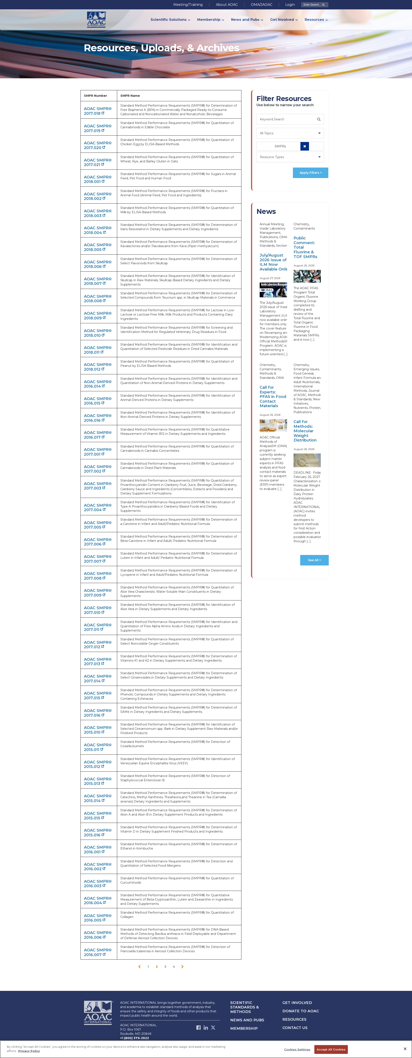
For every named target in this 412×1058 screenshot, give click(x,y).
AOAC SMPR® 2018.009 (98, 315)
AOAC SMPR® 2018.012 (98, 367)
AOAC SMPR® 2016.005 (98, 918)
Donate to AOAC (300, 1011)
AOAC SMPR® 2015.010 (98, 730)
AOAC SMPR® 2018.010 (98, 333)
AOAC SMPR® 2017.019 (98, 128)
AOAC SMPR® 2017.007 (98, 559)
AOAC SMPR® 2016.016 (98, 418)
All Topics (266, 133)
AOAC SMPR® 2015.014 (98, 798)
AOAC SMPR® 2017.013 (98, 662)
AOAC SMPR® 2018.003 (98, 213)
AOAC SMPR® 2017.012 (98, 645)
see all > (314, 560)
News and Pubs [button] (245, 20)
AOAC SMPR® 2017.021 (98, 162)
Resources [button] (314, 20)
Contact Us (294, 1028)
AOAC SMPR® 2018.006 (98, 264)
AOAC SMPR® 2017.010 (98, 610)
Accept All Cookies (331, 1049)
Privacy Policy (29, 1050)
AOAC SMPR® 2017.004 (98, 507)
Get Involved (297, 1003)
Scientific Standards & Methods (244, 1007)
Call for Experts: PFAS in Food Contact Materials (273, 396)
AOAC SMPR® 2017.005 (98, 525)
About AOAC (227, 5)
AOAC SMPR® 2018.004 (98, 230)
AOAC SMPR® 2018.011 (98, 350)
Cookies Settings (297, 1049)
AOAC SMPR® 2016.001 (98, 849)
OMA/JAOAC (261, 5)
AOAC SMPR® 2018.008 (98, 299)
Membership (244, 1028)
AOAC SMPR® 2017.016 (98, 713)
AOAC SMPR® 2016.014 (98, 384)
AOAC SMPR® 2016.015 (98, 401)
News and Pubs (247, 1020)
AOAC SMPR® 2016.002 (98, 867)
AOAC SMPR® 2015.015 (98, 816)
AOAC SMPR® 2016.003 (98, 884)
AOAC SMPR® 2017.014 (98, 678)
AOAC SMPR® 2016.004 (98, 900)
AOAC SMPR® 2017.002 (98, 469)
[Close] (405, 1048)
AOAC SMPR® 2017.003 (98, 486)
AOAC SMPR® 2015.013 (98, 781)
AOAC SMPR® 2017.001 (98, 452)
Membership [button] (208, 20)
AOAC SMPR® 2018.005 (98, 247)
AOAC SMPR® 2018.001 (98, 179)
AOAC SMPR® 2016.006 (98, 935)
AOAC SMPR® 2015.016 (98, 832)
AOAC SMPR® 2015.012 (98, 764)
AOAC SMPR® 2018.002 (98, 196)
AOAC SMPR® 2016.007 (98, 952)
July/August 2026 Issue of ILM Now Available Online (275, 262)
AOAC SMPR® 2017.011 (98, 627)
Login (290, 5)
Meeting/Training (188, 5)
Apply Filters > (311, 173)
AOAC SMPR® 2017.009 (98, 593)
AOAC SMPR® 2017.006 (98, 542)
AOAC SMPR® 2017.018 (98, 111)
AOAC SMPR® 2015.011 (98, 747)
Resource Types (272, 157)
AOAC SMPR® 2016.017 (98, 435)
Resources (294, 1019)
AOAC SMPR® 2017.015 (98, 695)
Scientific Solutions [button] (168, 20)
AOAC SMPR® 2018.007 (98, 281)
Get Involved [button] (282, 20)
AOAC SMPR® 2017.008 (98, 576)
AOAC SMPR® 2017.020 (98, 145)
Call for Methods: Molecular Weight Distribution (305, 431)
